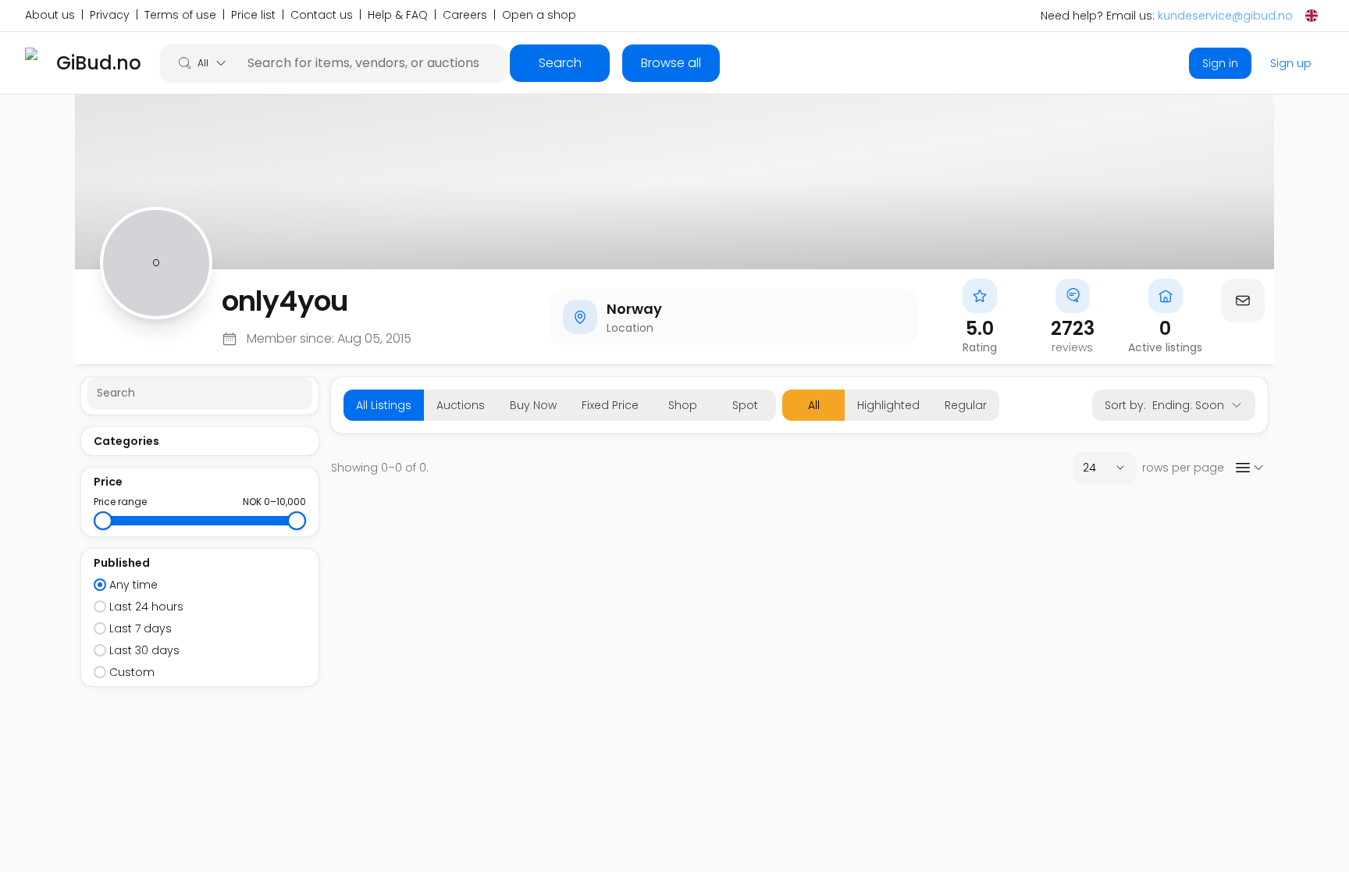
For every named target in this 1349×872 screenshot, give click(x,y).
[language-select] (1311, 15)
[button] (1243, 300)
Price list (253, 16)
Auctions (460, 405)
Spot (745, 405)
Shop (682, 405)
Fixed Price (610, 405)
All (814, 405)
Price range (120, 502)
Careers (465, 16)
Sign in (1220, 63)
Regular (966, 405)
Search (560, 63)
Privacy (110, 16)
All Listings (383, 405)
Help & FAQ (398, 16)
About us (50, 16)
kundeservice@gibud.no (1225, 15)
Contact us (321, 16)
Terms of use (180, 16)
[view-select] (1249, 467)
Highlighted (888, 405)
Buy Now (533, 405)
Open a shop (539, 16)
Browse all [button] (671, 63)
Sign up (1291, 63)
